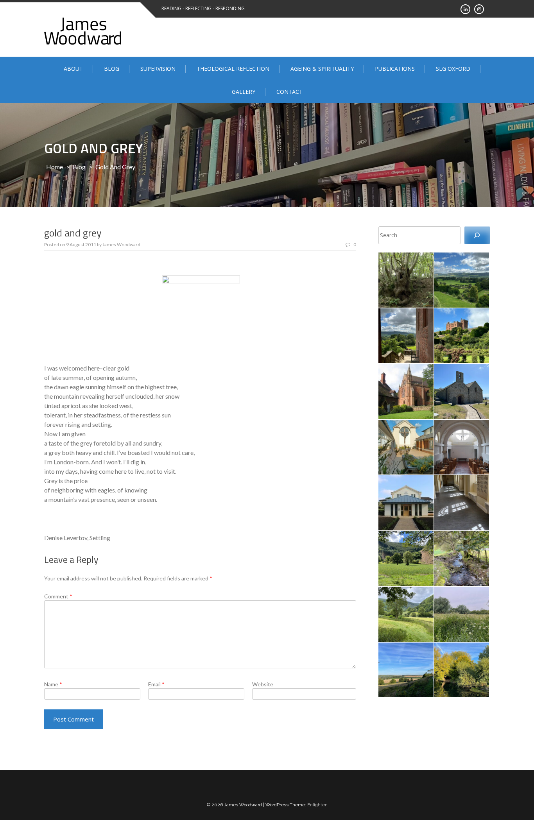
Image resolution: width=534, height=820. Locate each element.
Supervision (158, 68)
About (73, 68)
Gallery (243, 91)
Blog (111, 68)
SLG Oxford (453, 68)
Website (262, 684)
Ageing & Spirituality (322, 68)
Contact (289, 91)
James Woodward (121, 244)
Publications (395, 68)
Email (156, 684)
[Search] (477, 235)
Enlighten (317, 804)
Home (54, 166)
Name (53, 684)
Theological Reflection (233, 68)
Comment (58, 596)
